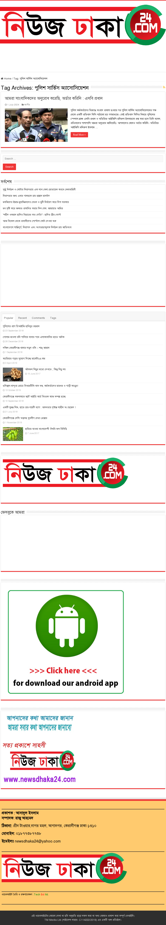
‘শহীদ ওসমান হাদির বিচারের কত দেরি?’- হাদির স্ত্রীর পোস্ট (32, 214)
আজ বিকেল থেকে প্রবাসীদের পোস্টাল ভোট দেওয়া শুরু (29, 221)
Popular (8, 318)
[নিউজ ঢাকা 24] (83, 24)
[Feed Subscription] (164, 87)
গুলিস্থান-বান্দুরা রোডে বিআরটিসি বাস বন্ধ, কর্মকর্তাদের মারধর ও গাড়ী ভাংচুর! (40, 386)
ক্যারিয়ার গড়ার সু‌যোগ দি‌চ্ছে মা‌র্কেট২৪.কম (24, 358)
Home (7, 78)
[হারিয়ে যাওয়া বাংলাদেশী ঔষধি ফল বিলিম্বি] (13, 434)
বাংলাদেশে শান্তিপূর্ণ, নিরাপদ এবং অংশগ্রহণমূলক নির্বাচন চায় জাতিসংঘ (37, 227)
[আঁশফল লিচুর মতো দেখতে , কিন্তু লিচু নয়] (13, 374)
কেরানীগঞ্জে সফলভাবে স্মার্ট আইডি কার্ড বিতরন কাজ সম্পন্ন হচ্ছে (34, 396)
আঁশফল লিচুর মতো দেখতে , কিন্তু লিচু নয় (45, 369)
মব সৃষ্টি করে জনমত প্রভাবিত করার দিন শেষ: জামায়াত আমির (33, 208)
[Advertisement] (83, 59)
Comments (38, 318)
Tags (53, 318)
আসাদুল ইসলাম (27, 813)
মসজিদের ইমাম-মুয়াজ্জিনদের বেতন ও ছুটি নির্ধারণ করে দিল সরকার (36, 202)
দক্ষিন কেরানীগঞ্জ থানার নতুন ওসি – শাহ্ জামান (26, 348)
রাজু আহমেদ (24, 818)
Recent (22, 318)
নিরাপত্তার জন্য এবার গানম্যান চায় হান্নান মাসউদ (26, 196)
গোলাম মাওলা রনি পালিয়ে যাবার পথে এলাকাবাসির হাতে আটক (33, 337)
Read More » (79, 134)
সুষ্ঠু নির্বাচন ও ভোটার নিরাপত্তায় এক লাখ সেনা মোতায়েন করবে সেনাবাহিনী (39, 189)
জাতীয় (27, 104)
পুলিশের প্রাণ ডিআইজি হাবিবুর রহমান (21, 326)
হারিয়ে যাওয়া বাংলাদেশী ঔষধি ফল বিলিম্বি (46, 429)
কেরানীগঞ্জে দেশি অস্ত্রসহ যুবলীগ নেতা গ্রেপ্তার (25, 418)
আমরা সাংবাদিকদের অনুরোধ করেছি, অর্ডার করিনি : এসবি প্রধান (54, 98)
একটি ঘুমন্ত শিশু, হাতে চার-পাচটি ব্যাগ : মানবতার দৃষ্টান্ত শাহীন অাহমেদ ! (39, 407)
